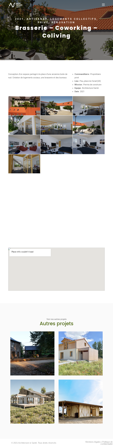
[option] (56, 30)
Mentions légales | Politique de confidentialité (99, 443)
